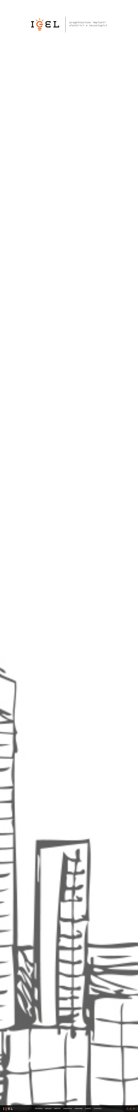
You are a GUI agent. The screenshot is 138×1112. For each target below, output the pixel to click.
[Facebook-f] (127, 1108)
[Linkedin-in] (134, 1108)
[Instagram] (130, 1108)
